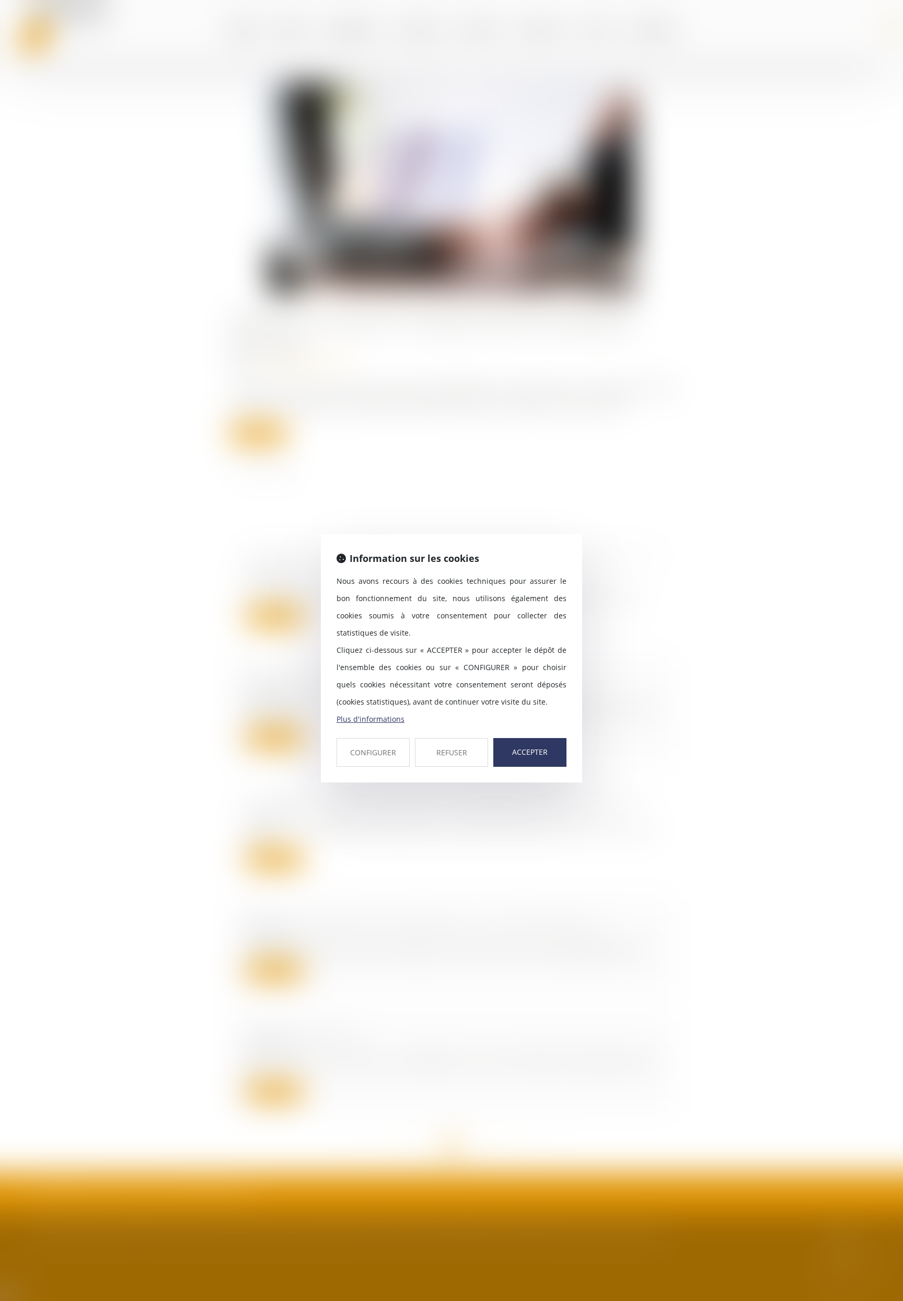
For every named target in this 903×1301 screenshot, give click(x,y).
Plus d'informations (370, 719)
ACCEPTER (530, 752)
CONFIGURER (373, 752)
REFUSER (451, 752)
